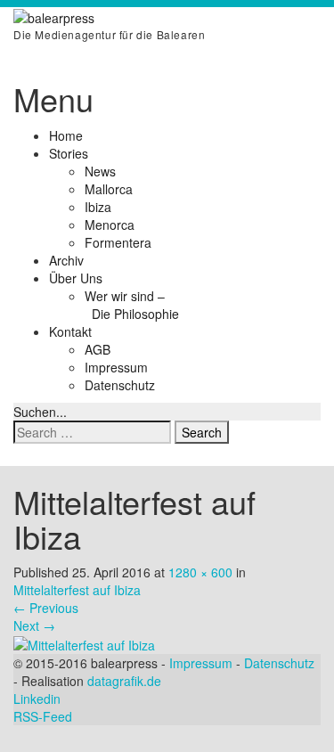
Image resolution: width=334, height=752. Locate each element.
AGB (97, 349)
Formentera (118, 242)
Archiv (66, 260)
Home (66, 135)
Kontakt (70, 331)
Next (34, 625)
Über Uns (75, 278)
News (100, 171)
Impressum (116, 367)
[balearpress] (53, 16)
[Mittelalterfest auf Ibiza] (84, 643)
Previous (45, 608)
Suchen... (40, 412)
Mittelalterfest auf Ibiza (77, 590)
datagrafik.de (124, 681)
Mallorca (109, 189)
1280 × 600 (200, 572)
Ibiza (98, 207)
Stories (68, 153)
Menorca (109, 224)
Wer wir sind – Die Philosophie (132, 305)
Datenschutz (120, 385)
